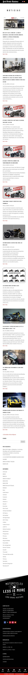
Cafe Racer (6, 492)
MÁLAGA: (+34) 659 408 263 (8, 610)
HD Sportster (6, 517)
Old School (5, 531)
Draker (4, 499)
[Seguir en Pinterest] (10, 622)
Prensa (5, 536)
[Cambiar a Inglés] (23, 1)
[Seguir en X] (7, 622)
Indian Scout (6, 524)
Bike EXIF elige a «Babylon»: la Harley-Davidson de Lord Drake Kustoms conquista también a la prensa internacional (13, 35)
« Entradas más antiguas (9, 434)
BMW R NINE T (7, 478)
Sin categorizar (7, 545)
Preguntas (5, 533)
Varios (4, 556)
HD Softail (5, 515)
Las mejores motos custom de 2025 (11, 285)
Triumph (5, 552)
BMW (4, 474)
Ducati (4, 504)
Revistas (5, 538)
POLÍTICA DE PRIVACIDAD (8, 659)
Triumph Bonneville (8, 554)
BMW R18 (5, 483)
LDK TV (5, 526)
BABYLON (5, 464)
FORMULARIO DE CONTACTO (9, 635)
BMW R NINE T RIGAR (8, 461)
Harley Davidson (7, 510)
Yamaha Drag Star (8, 563)
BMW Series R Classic (8, 485)
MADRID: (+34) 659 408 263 (8, 608)
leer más (5, 54)
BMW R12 (5, 481)
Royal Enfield (6, 540)
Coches (17, 414)
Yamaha (5, 561)
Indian (4, 522)
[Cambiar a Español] (24, 1)
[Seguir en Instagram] (13, 622)
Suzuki (4, 549)
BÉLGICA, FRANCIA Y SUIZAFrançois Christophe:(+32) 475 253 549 (8, 616)
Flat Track (5, 508)
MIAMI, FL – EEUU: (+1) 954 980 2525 (10, 612)
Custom (5, 497)
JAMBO (5, 459)
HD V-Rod (5, 520)
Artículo (12, 39)
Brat (4, 490)
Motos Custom (6, 529)
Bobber (5, 487)
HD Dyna (5, 513)
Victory (5, 559)
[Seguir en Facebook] (5, 622)
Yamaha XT (6, 565)
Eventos (5, 506)
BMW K (5, 476)
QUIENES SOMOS (6, 656)
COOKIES (5, 661)
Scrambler (5, 543)
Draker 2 (5, 501)
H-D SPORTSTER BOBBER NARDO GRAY (13, 457)
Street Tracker (6, 547)
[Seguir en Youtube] (15, 622)
